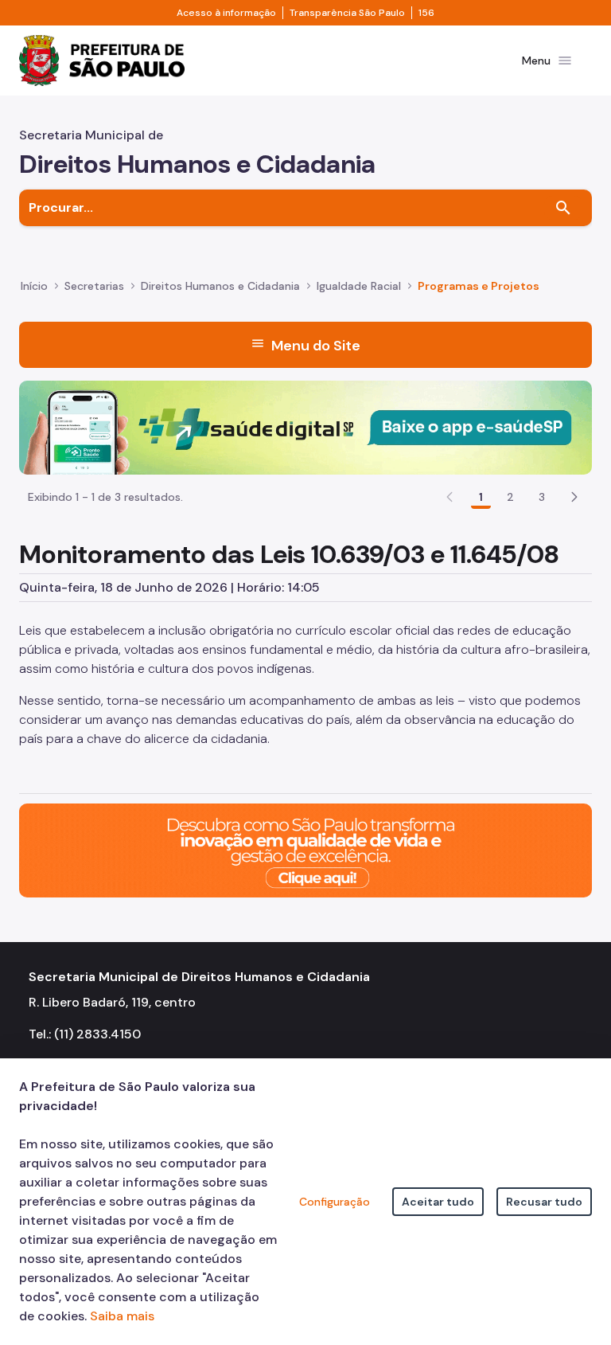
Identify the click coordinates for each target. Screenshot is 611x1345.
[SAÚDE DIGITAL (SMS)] (305, 426)
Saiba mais (122, 1316)
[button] (574, 497)
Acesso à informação (226, 13)
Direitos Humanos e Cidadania (220, 286)
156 (426, 13)
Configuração (334, 1201)
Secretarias (94, 286)
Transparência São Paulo (347, 13)
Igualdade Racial (359, 286)
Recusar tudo (544, 1201)
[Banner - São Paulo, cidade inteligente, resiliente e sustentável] (305, 849)
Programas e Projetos (478, 286)
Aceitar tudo (438, 1201)
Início (34, 286)
